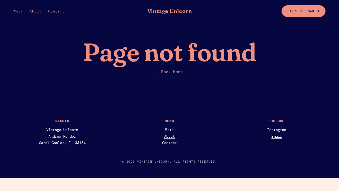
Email (276, 136)
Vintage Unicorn (169, 11)
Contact (56, 11)
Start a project (303, 11)
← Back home (170, 72)
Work (18, 11)
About (35, 11)
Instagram (276, 130)
